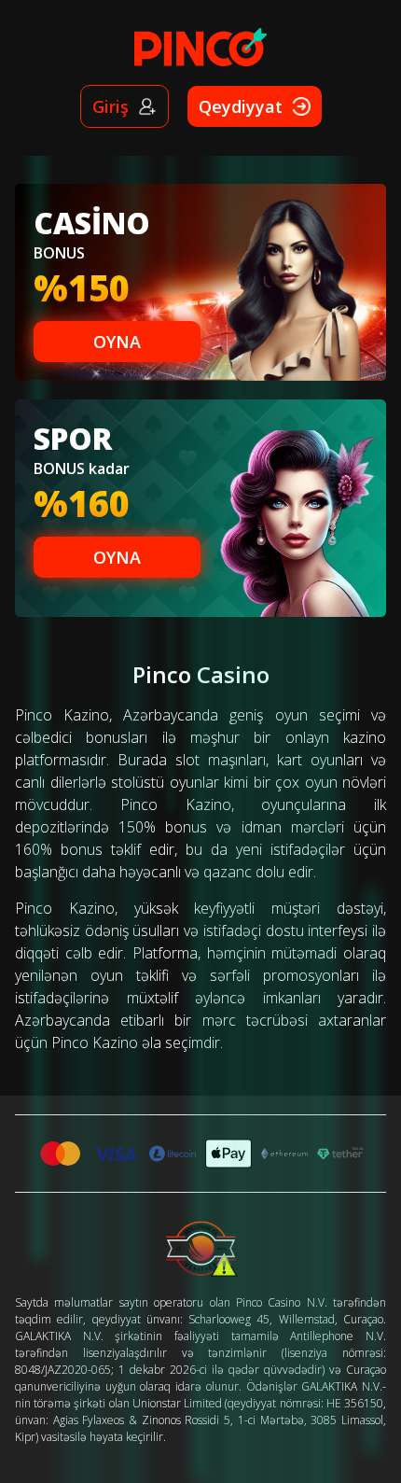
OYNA (117, 341)
